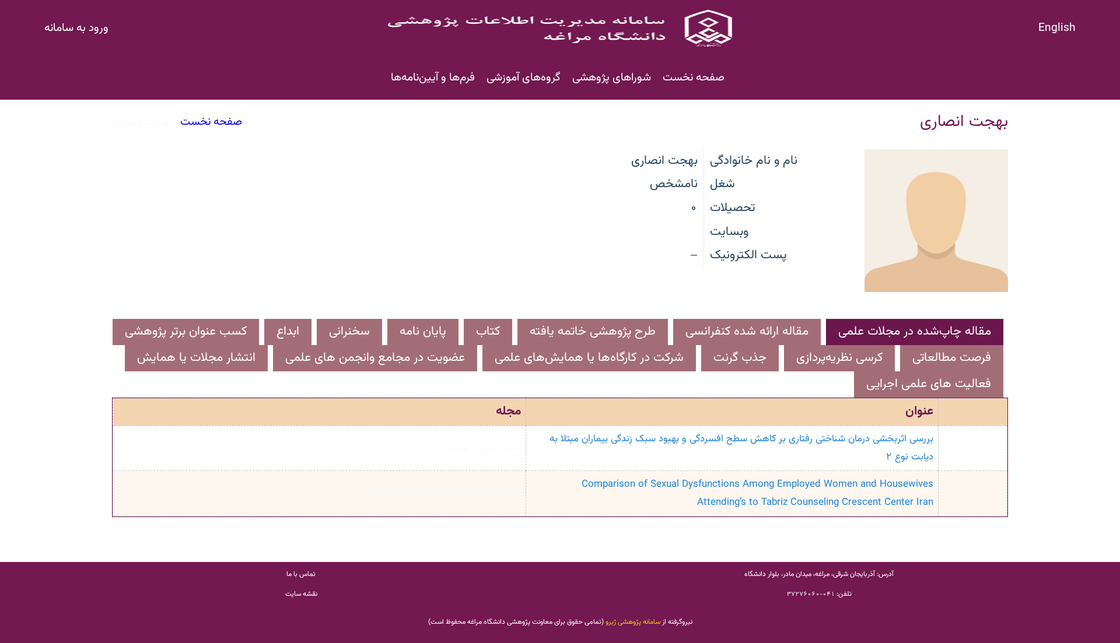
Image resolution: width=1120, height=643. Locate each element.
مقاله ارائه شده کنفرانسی (746, 331)
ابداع (287, 331)
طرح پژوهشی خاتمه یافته (593, 331)
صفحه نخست (693, 77)
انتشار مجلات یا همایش (196, 357)
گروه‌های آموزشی (524, 77)
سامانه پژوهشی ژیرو (633, 622)
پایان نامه (423, 331)
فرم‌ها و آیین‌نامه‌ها (433, 77)
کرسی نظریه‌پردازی (839, 357)
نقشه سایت (301, 594)
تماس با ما (301, 574)
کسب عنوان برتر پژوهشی (186, 331)
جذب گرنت (739, 357)
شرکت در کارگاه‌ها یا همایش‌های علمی (589, 357)
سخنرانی (349, 331)
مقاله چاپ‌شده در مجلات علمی (914, 331)
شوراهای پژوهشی (611, 77)
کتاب (488, 331)
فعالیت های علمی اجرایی (928, 383)
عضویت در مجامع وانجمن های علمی (375, 357)
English (1057, 28)
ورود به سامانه (76, 28)
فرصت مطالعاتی (951, 357)
